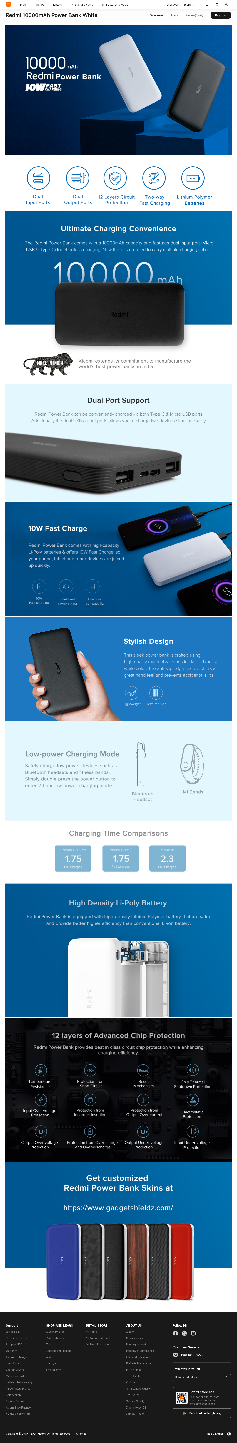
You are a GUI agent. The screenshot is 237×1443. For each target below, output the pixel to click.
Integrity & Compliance (140, 1351)
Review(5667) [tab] (194, 15)
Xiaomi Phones (55, 1332)
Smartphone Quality (138, 1388)
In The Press (133, 1369)
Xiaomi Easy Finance (18, 1407)
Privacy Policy (134, 1338)
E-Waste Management (139, 1363)
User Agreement (136, 1344)
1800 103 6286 (190, 1355)
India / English (215, 1433)
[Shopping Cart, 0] (216, 4)
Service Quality (135, 1401)
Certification (13, 1395)
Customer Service (17, 1338)
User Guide (12, 1363)
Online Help (13, 1332)
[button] (203, 1354)
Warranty (11, 1351)
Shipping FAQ (14, 1344)
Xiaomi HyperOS (136, 1407)
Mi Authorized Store (98, 1338)
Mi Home (91, 1332)
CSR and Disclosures (138, 1357)
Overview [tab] (156, 15)
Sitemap (81, 1433)
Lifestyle (51, 1363)
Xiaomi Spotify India (18, 1414)
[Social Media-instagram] (193, 1333)
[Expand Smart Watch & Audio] (130, 4)
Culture (130, 1382)
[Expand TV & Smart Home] (95, 4)
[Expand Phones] (46, 4)
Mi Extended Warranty (19, 1382)
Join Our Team (135, 1414)
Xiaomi (130, 1332)
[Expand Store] (28, 4)
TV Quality (132, 1395)
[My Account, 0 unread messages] (226, 4)
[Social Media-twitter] (184, 1333)
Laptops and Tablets (58, 1351)
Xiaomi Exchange (16, 1357)
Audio (49, 1357)
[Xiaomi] (8, 4)
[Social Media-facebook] (175, 1333)
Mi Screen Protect (17, 1376)
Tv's (48, 1344)
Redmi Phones (55, 1338)
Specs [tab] (174, 15)
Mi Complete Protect (18, 1388)
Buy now (220, 15)
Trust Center (133, 1376)
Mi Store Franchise (97, 1344)
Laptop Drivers (15, 1369)
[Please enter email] (226, 1377)
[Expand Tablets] (63, 4)
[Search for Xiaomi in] (207, 4)
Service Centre (15, 1401)
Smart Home (54, 1369)
